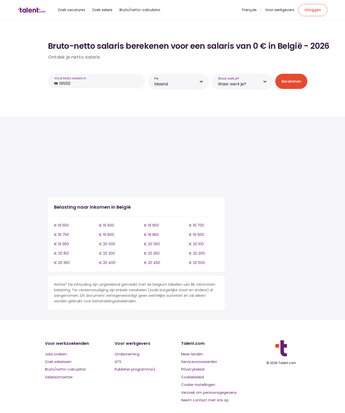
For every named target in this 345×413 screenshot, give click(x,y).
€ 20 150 (61, 253)
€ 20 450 (152, 262)
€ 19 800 (106, 234)
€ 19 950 (61, 244)
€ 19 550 (61, 225)
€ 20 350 (62, 262)
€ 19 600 (106, 225)
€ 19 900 (196, 234)
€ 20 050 (152, 244)
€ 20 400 (107, 262)
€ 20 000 (107, 244)
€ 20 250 (152, 253)
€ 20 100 (196, 244)
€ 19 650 (151, 225)
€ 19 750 (61, 234)
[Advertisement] (136, 158)
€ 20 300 (197, 253)
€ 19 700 (196, 225)
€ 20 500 (197, 262)
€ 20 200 (107, 253)
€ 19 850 (151, 234)
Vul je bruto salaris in (70, 78)
